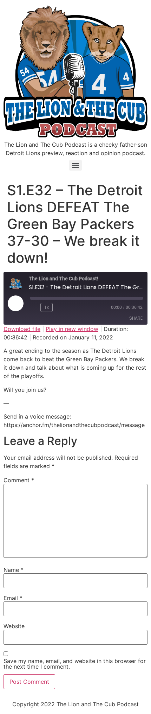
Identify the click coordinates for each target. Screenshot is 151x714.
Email (13, 598)
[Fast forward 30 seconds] (61, 307)
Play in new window (72, 328)
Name (14, 570)
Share (136, 318)
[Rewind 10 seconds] (34, 307)
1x (46, 307)
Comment (19, 480)
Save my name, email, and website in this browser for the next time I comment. (75, 663)
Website (14, 626)
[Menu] (75, 165)
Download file (22, 328)
